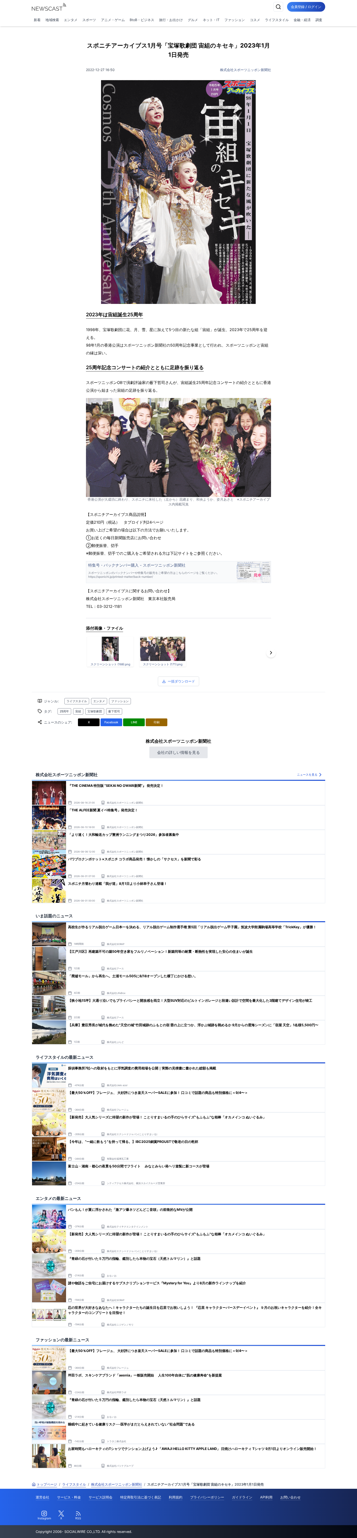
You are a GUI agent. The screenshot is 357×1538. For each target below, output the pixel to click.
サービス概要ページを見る (320, 1527)
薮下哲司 (114, 711)
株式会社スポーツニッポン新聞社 (245, 70)
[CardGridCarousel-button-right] (271, 653)
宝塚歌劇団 (94, 711)
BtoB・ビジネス (142, 20)
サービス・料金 (69, 1497)
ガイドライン (242, 1497)
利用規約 (175, 1497)
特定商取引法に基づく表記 (140, 1497)
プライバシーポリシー (207, 1497)
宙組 (78, 711)
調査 (318, 20)
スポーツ (89, 20)
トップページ (47, 1484)
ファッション (234, 20)
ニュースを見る (307, 774)
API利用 (266, 1497)
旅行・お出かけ (171, 20)
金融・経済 (302, 20)
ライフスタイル (277, 20)
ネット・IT (211, 20)
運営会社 (42, 1497)
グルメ (193, 20)
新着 (37, 20)
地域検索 (52, 20)
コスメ (255, 20)
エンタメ (70, 20)
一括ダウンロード (181, 681)
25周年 (64, 711)
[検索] (278, 7)
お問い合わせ (290, 1497)
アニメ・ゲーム (113, 20)
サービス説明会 (100, 1497)
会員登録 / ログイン (306, 7)
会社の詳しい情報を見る (178, 752)
